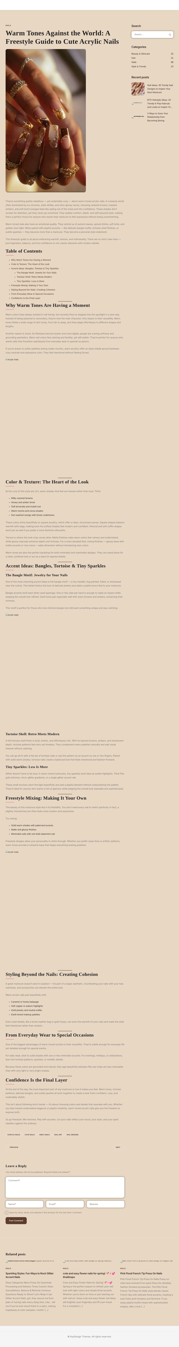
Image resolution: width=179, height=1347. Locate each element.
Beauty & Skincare (140, 54)
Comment (14, 1180)
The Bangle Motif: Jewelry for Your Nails (36, 273)
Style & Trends (138, 66)
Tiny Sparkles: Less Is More (30, 281)
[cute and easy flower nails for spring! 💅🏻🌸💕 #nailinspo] (87, 1261)
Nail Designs (72, 1135)
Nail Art (58, 1135)
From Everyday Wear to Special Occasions (32, 294)
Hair (133, 58)
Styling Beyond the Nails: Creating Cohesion (33, 290)
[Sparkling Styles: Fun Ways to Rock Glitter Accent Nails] (32, 1261)
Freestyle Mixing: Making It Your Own (29, 285)
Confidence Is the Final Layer (25, 298)
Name (12, 1204)
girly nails (44, 1135)
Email (52, 1204)
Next (118, 1147)
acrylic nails (13, 1135)
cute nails (30, 1135)
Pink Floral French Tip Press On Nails (141, 1273)
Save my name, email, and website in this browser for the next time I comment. (45, 1212)
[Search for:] (152, 34)
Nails (8, 25)
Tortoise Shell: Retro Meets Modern (34, 277)
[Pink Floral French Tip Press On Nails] (146, 1261)
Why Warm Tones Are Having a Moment (31, 260)
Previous (14, 1147)
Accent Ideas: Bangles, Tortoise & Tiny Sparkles (35, 268)
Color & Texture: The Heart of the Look (30, 264)
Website (94, 1204)
